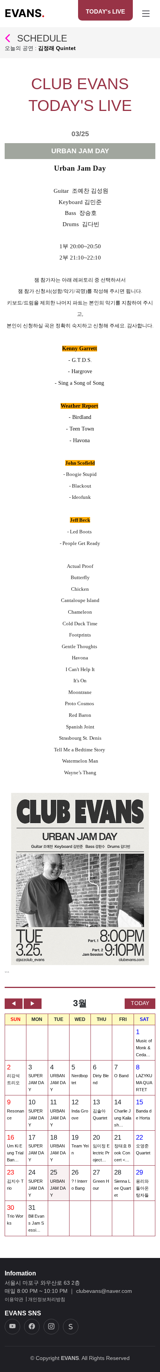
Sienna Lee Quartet (122, 1188)
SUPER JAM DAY (36, 1082)
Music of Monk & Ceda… (144, 1047)
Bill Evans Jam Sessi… (36, 1223)
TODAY (140, 1003)
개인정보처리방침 (46, 1299)
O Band (121, 1075)
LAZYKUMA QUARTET (144, 1082)
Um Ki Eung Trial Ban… (15, 1153)
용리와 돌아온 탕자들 (142, 1188)
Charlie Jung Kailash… (122, 1118)
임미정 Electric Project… (101, 1153)
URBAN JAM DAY (58, 1082)
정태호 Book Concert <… (122, 1153)
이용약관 (14, 1299)
